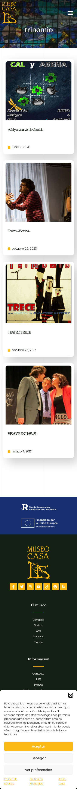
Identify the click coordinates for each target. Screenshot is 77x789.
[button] (70, 695)
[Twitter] (21, 586)
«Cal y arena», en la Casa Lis (25, 129)
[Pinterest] (55, 586)
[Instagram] (30, 586)
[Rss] (63, 586)
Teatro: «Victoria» (19, 230)
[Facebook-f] (13, 586)
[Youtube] (38, 586)
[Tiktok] (46, 586)
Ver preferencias (38, 770)
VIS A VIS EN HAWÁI (22, 433)
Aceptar (38, 746)
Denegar (38, 758)
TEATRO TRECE (19, 332)
